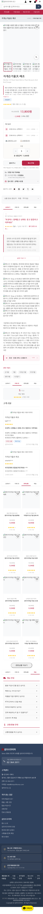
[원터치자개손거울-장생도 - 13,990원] (31, 542)
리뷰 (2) (17, 207)
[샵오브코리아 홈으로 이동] (8, 1)
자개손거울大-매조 (12, 417)
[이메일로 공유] (33, 189)
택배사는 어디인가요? (12, 691)
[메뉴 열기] (39, 1)
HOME (29, 18)
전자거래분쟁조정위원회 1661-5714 (28, 898)
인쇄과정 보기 (25, 140)
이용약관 (13, 877)
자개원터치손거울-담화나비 (31, 515)
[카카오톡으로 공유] (14, 189)
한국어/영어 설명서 (8, 830)
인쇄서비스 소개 (11, 140)
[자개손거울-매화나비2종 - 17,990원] (31, 627)
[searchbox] (19, 6)
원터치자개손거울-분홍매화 (12, 515)
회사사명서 (5, 837)
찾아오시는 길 (6, 788)
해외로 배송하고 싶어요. (13, 707)
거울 (14, 372)
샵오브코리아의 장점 (8, 826)
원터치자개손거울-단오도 (12, 643)
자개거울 (32, 372)
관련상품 (26, 207)
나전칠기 (16, 376)
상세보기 (7, 207)
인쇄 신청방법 (6, 812)
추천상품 (6, 12)
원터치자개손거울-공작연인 (12, 558)
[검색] (38, 6)
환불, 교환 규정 (7, 802)
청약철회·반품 (22, 877)
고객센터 (5, 770)
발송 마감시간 (6, 805)
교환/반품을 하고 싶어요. (13, 732)
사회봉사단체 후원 (8, 833)
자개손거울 (22, 372)
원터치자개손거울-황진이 (12, 601)
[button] (30, 1)
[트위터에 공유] (23, 189)
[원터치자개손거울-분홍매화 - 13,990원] (12, 499)
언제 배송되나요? (7, 799)
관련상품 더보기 (22, 665)
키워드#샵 (16, 12)
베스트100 (26, 12)
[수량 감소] (15, 151)
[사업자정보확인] (28, 885)
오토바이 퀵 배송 (11, 718)
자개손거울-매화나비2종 (31, 643)
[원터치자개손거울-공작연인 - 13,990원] (12, 542)
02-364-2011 (13, 762)
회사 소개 (5, 823)
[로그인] (25, 1)
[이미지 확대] (36, 57)
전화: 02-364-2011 (8, 781)
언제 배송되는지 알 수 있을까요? (16, 712)
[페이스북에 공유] (19, 189)
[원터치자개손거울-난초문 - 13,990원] (31, 585)
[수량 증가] (27, 151)
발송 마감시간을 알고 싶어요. (15, 685)
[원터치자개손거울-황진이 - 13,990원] (12, 585)
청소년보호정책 (30, 877)
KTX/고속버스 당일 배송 (13, 702)
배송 (35, 207)
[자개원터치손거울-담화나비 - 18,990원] (31, 499)
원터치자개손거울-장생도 (31, 558)
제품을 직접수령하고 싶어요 (15, 696)
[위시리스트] (37, 27)
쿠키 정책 (38, 877)
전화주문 (4, 809)
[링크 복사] (28, 189)
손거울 (7, 372)
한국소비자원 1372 (13, 898)
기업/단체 (36, 12)
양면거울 (7, 376)
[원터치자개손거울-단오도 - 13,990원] (12, 627)
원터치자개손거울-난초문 (31, 601)
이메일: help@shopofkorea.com (13, 784)
